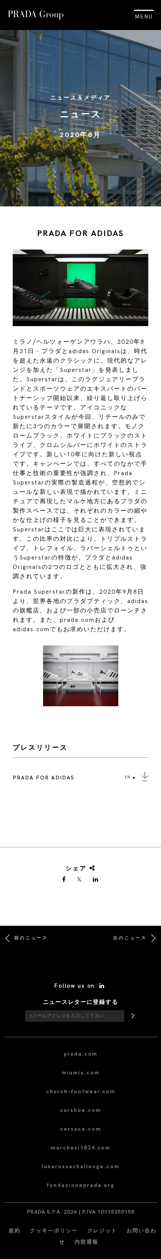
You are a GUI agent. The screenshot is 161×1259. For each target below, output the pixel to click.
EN (127, 777)
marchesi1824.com (80, 1148)
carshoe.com (80, 1110)
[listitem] (80, 678)
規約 (15, 1230)
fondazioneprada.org (80, 1185)
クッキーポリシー (54, 1230)
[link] (64, 879)
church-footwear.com (80, 1091)
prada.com (80, 1054)
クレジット (102, 1230)
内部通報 (86, 1242)
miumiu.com (81, 1072)
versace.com (80, 1129)
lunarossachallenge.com (80, 1166)
